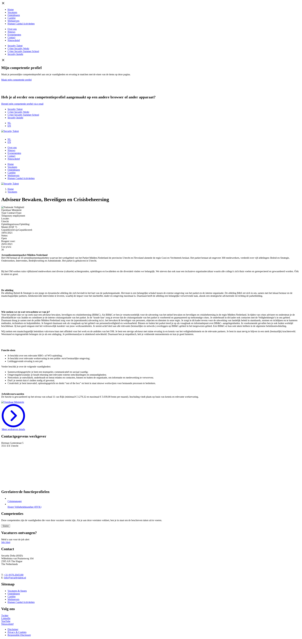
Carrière (12, 18)
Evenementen (14, 34)
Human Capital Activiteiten (21, 23)
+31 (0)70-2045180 (13, 574)
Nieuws (11, 31)
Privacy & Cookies (17, 632)
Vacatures (12, 12)
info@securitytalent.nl (15, 577)
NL (9, 123)
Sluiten (6, 526)
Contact (11, 37)
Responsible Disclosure (19, 635)
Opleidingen (14, 15)
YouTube (5, 621)
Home (11, 9)
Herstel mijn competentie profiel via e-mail (22, 103)
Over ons (12, 29)
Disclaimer (13, 629)
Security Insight (15, 54)
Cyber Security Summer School (23, 51)
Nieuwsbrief (14, 40)
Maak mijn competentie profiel (16, 79)
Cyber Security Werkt (18, 48)
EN (9, 125)
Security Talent (15, 45)
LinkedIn (5, 618)
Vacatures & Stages (17, 590)
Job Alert (5, 542)
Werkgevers (13, 20)
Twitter (4, 615)
